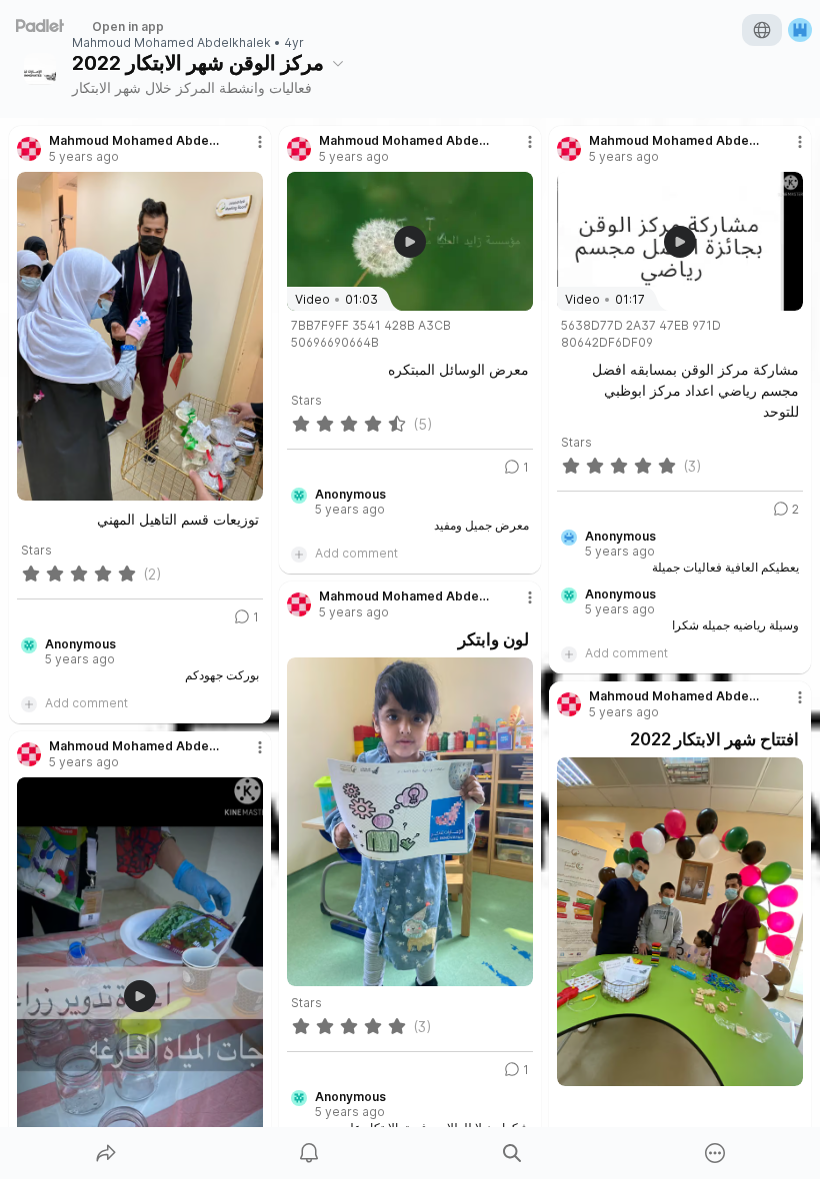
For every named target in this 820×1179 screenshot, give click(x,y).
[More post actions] (247, 150)
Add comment (86, 702)
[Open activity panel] (309, 1153)
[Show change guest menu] (800, 30)
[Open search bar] (512, 1153)
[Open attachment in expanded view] (140, 336)
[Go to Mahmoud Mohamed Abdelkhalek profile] (29, 149)
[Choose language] (762, 30)
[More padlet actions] (715, 1153)
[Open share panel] (106, 1153)
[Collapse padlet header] (338, 63)
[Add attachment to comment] (29, 703)
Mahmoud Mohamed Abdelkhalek (171, 43)
